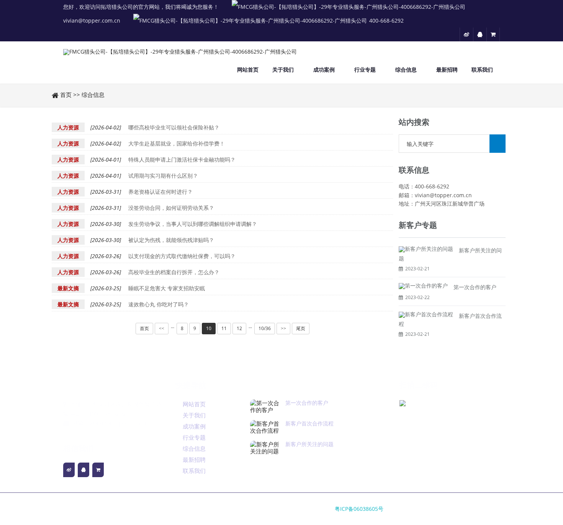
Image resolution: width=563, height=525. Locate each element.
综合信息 (406, 69)
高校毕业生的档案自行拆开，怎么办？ (173, 272)
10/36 (265, 328)
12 (239, 328)
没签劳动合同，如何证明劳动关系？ (171, 207)
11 (224, 328)
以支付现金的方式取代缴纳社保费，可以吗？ (182, 256)
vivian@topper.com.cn (91, 20)
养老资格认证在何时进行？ (160, 191)
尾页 (300, 328)
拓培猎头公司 (105, 433)
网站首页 (248, 69)
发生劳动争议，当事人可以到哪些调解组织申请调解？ (192, 223)
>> (283, 328)
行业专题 (365, 69)
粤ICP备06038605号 (359, 508)
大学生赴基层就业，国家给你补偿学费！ (176, 143)
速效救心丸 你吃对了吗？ (158, 304)
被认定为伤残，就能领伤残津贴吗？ (171, 240)
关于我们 (283, 69)
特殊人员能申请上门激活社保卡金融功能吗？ (182, 159)
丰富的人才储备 (90, 385)
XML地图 (75, 433)
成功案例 (324, 69)
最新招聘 (447, 69)
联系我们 (482, 69)
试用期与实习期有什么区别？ (163, 175)
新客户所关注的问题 (309, 444)
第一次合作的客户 (474, 287)
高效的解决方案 (277, 385)
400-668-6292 (386, 20)
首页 (66, 94)
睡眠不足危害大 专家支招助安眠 (166, 288)
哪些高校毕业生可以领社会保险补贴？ (173, 127)
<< (161, 328)
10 (208, 328)
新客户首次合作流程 (309, 423)
